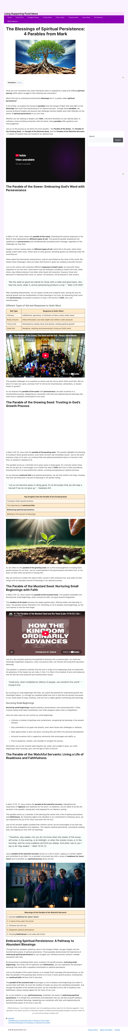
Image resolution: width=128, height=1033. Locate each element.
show (19, 82)
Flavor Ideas (60, 17)
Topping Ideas (73, 17)
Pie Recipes (98, 17)
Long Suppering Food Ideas (21, 13)
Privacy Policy (93, 1030)
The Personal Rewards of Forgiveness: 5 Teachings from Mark (29, 1022)
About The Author (106, 1030)
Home (10, 17)
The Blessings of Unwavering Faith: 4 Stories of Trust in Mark (28, 1020)
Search (92, 136)
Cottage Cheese (33, 17)
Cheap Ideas (47, 17)
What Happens (13, 21)
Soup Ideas (86, 17)
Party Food (19, 17)
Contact (117, 1030)
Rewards (110, 17)
